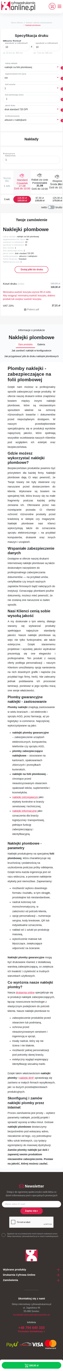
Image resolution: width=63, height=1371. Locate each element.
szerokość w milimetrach (16, 43)
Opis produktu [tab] (25, 344)
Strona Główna (17, 23)
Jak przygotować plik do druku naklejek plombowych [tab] (31, 356)
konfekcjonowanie (12, 116)
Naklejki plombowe (33, 25)
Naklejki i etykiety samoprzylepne (39, 23)
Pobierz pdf (33, 309)
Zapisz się (30, 1211)
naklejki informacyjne (24, 810)
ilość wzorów (10, 84)
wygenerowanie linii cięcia (15, 74)
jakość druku (10, 105)
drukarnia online (25, 992)
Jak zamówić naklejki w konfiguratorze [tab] (31, 350)
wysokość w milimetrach (47, 43)
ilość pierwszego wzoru (14, 95)
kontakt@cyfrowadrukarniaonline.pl (31, 1314)
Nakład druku (10, 156)
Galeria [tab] (41, 344)
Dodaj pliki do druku (31, 269)
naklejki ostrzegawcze (25, 797)
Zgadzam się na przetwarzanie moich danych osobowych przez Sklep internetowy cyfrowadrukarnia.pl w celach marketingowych (32, 1235)
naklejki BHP (27, 1077)
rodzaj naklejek (11, 63)
